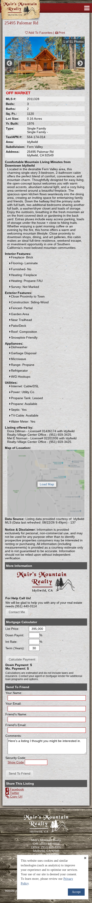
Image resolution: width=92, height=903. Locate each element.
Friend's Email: (15, 725)
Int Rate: (11, 641)
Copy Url (15, 796)
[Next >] (80, 63)
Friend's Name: (16, 714)
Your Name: (13, 693)
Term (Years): (15, 648)
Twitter (14, 793)
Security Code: (15, 758)
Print (62, 32)
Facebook (16, 789)
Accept (76, 892)
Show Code (16, 762)
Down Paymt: (14, 635)
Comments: (13, 735)
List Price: (12, 629)
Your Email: (13, 703)
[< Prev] (9, 63)
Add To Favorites (40, 32)
